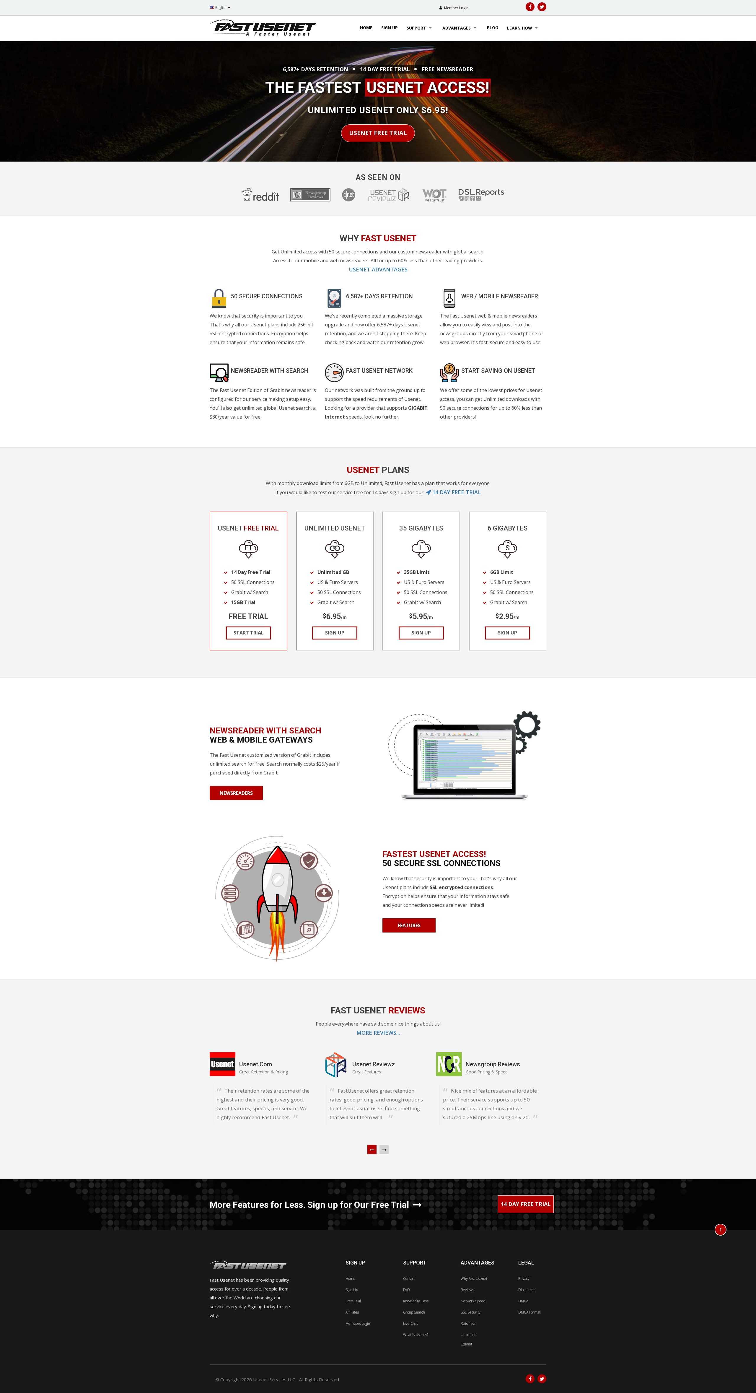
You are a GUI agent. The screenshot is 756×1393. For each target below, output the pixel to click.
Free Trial (353, 1301)
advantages (457, 28)
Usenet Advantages (378, 269)
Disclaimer (526, 1289)
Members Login (358, 1323)
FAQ (406, 1289)
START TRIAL (248, 632)
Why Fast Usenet (474, 1278)
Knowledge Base (416, 1301)
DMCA (523, 1301)
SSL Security (470, 1312)
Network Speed (473, 1301)
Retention (468, 1323)
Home (366, 27)
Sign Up (352, 1289)
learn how (520, 28)
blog (492, 27)
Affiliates (352, 1312)
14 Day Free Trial (526, 1204)
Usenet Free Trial (378, 133)
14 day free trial (456, 492)
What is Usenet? (415, 1334)
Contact (409, 1278)
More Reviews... (378, 1032)
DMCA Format (529, 1312)
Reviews (467, 1289)
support (417, 28)
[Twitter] (542, 7)
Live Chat (410, 1323)
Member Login (455, 7)
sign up (389, 27)
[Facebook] (530, 7)
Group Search (414, 1312)
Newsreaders (236, 793)
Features (409, 925)
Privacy (523, 1278)
